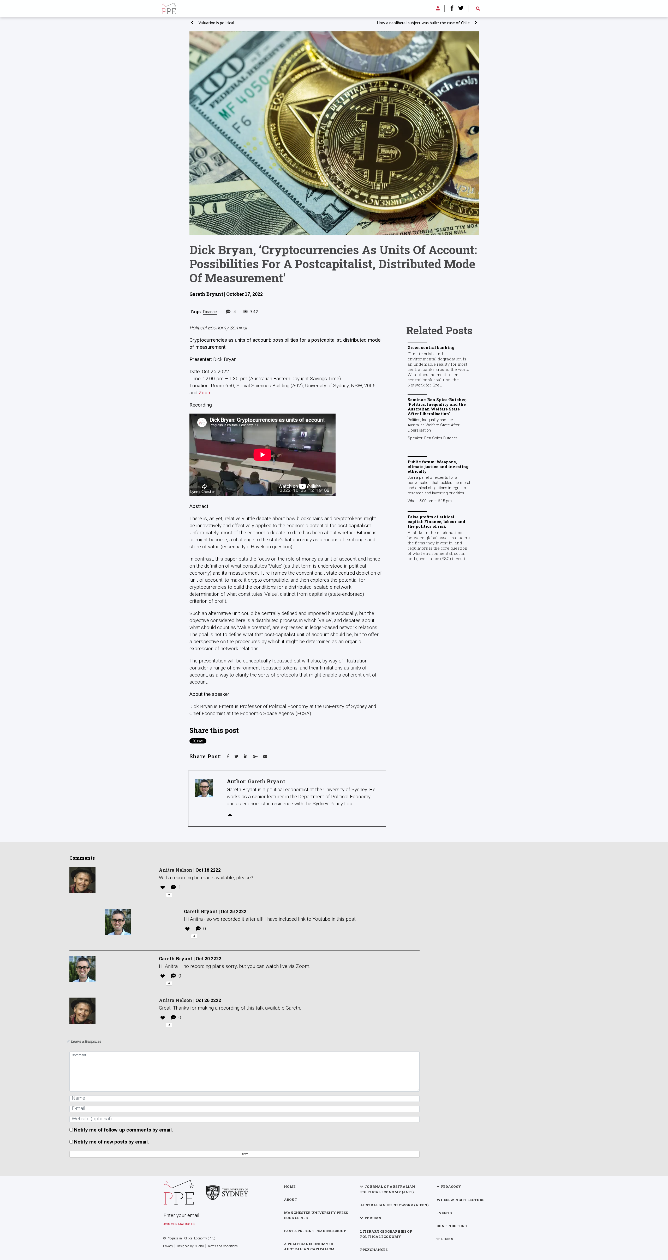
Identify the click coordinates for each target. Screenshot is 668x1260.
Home (290, 1186)
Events (444, 1212)
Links (447, 1239)
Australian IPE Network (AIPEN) (394, 1205)
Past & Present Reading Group (315, 1230)
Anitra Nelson (175, 870)
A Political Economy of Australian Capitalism (309, 1246)
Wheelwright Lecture (460, 1199)
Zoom (205, 393)
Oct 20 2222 (208, 959)
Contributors (452, 1226)
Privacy (168, 1246)
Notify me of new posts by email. (111, 1142)
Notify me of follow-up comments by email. (123, 1130)
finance (210, 311)
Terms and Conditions (223, 1246)
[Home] (169, 7)
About (290, 1199)
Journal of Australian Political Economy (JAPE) (387, 1189)
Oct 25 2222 (233, 911)
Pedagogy (451, 1186)
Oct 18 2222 (208, 870)
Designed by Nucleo (190, 1246)
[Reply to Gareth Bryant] (194, 936)
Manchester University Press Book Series (316, 1215)
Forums (373, 1218)
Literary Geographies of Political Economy (386, 1234)
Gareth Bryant (266, 781)
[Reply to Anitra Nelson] (169, 895)
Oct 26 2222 (208, 1000)
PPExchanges (373, 1249)
